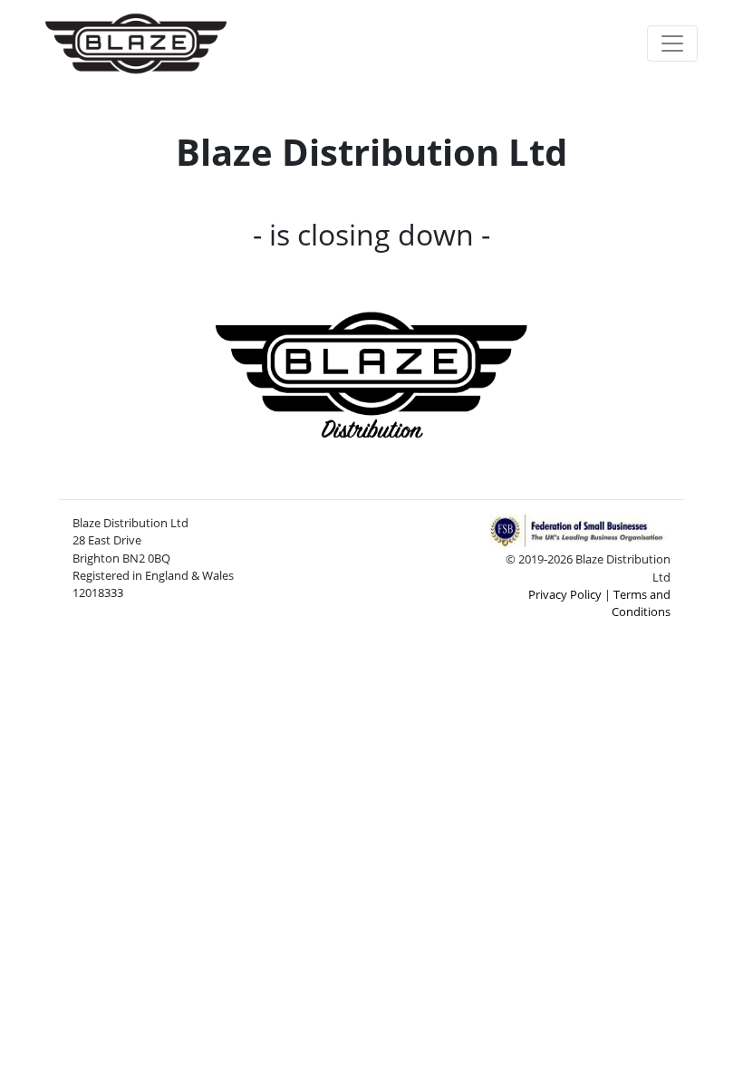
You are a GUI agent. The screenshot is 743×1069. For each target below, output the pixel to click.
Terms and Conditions (641, 603)
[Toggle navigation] (672, 43)
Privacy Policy (565, 594)
